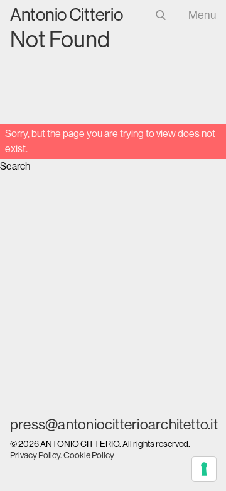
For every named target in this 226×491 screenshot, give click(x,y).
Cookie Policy (88, 455)
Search (15, 166)
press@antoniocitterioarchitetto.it (113, 424)
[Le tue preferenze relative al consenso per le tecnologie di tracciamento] (204, 469)
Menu (202, 15)
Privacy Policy (35, 455)
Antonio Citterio (66, 14)
